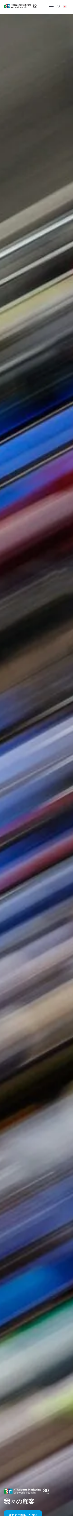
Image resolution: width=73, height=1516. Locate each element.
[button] (65, 6)
